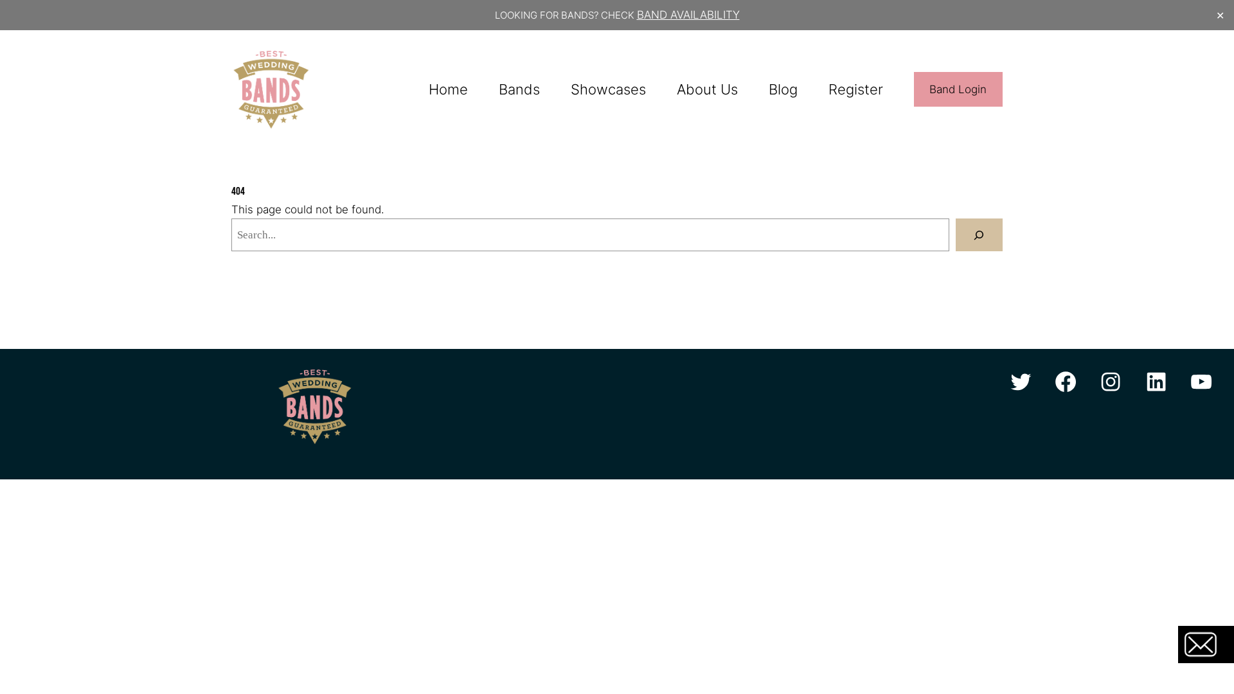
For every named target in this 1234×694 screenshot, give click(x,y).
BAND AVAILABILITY (688, 14)
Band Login (958, 89)
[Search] (979, 234)
